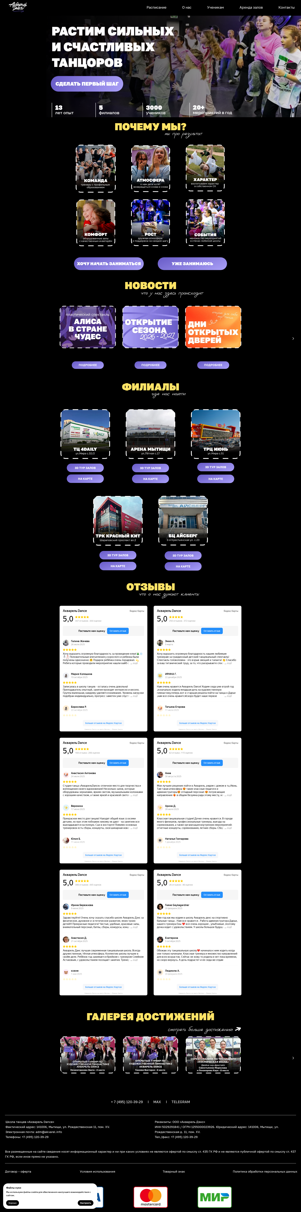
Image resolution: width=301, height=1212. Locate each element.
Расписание (156, 7)
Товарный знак (174, 1171)
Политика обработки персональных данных (265, 1171)
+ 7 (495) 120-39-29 (127, 1102)
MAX (157, 1102)
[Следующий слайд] (293, 338)
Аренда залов (251, 7)
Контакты (286, 7)
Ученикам (215, 7)
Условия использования (97, 1171)
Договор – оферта (18, 1171)
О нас (186, 7)
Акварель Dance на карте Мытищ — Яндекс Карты (103, 729)
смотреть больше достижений (200, 1029)
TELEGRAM (181, 1102)
